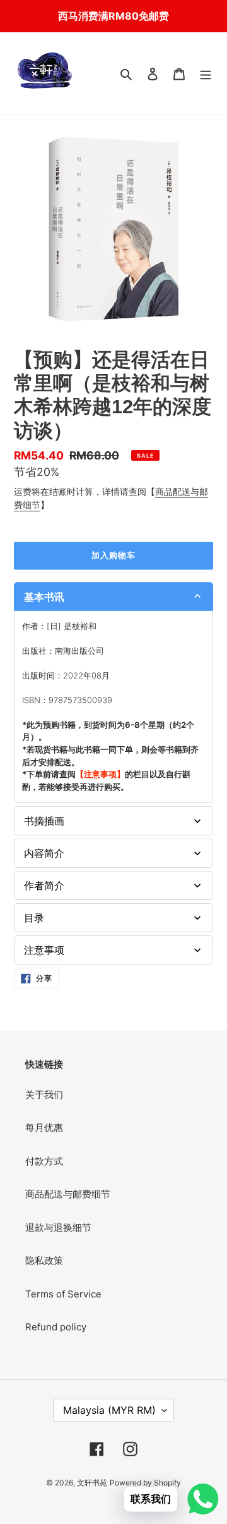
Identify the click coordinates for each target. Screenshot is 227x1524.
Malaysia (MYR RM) (109, 1410)
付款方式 (44, 1161)
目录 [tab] (34, 917)
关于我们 (44, 1095)
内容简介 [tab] (44, 853)
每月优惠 (44, 1127)
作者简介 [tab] (44, 885)
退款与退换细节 (58, 1227)
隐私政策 (44, 1260)
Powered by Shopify (145, 1482)
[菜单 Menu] (205, 73)
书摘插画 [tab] (44, 821)
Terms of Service (63, 1294)
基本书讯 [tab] (44, 596)
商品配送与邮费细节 (67, 1194)
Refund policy (55, 1327)
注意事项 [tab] (44, 950)
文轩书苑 (92, 1482)
